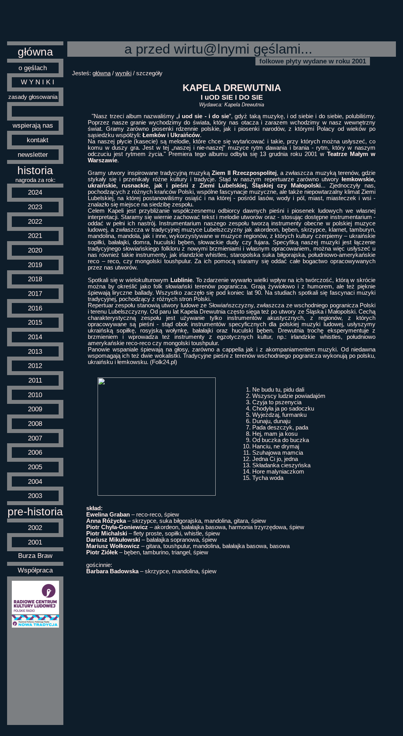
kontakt (37, 140)
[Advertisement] (35, 676)
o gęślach (32, 68)
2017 (35, 293)
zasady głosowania (32, 97)
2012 (35, 366)
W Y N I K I (37, 82)
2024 (35, 192)
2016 (35, 308)
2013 (35, 351)
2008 (35, 423)
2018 (35, 279)
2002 (35, 528)
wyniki (123, 73)
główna (35, 52)
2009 (35, 409)
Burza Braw (35, 555)
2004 (35, 481)
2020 (35, 250)
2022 (35, 221)
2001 (35, 542)
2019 (35, 265)
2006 (35, 452)
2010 (35, 395)
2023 (35, 207)
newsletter (33, 154)
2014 (35, 337)
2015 (35, 322)
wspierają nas (33, 125)
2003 (35, 496)
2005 (35, 467)
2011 (35, 380)
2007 (35, 438)
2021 (35, 236)
